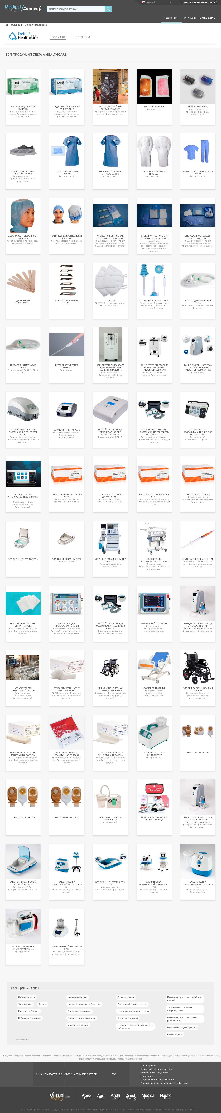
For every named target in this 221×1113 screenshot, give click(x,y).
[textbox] (76, 9)
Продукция (170, 17)
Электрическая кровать (79, 1011)
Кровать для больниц (28, 1011)
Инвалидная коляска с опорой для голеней (184, 999)
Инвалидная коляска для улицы (133, 1011)
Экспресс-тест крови (128, 1018)
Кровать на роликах (77, 997)
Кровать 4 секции (126, 997)
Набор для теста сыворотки (81, 1018)
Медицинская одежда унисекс (182, 1027)
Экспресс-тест (25, 1004)
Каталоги (190, 17)
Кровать (42, 1004)
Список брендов (148, 1065)
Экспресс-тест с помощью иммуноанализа (180, 1009)
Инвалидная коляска (78, 1025)
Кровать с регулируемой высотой (84, 1004)
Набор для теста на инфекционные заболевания (135, 1026)
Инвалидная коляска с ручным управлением (182, 1019)
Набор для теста (26, 997)
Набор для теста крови (29, 1018)
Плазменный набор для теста (132, 1004)
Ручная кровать (174, 1034)
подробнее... (22, 1039)
